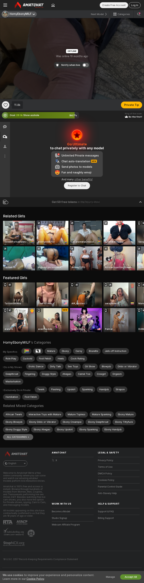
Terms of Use (105, 467)
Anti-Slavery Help (107, 493)
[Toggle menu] (5, 5)
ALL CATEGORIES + (18, 437)
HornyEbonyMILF (16, 342)
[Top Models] (53, 5)
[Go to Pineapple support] (31, 533)
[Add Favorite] (5, 105)
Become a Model (61, 511)
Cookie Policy (35, 578)
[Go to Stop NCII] (14, 543)
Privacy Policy (105, 460)
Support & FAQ (106, 511)
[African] (38, 351)
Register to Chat (77, 185)
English (12, 463)
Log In (134, 5)
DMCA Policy (105, 473)
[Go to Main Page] (29, 5)
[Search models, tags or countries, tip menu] (139, 14)
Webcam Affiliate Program (66, 524)
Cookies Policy (106, 480)
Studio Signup (59, 518)
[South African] (26, 351)
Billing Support (106, 518)
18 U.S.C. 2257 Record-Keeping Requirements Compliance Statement (40, 559)
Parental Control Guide (110, 486)
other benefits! (83, 179)
